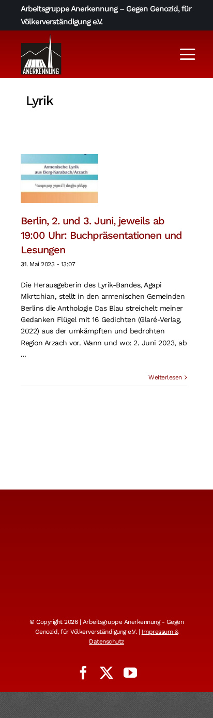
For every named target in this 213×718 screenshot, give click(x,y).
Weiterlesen (165, 377)
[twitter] (106, 672)
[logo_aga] (41, 37)
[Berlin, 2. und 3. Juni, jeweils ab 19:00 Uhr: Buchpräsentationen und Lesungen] (59, 178)
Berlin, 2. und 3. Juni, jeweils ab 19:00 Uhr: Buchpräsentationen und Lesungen (101, 235)
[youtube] (130, 672)
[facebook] (83, 672)
